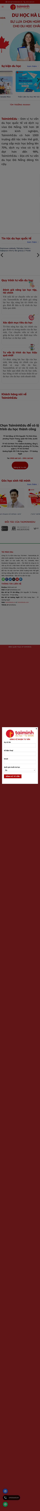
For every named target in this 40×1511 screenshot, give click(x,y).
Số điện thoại (8, 750)
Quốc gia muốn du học (12, 767)
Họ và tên (7, 742)
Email (6, 759)
